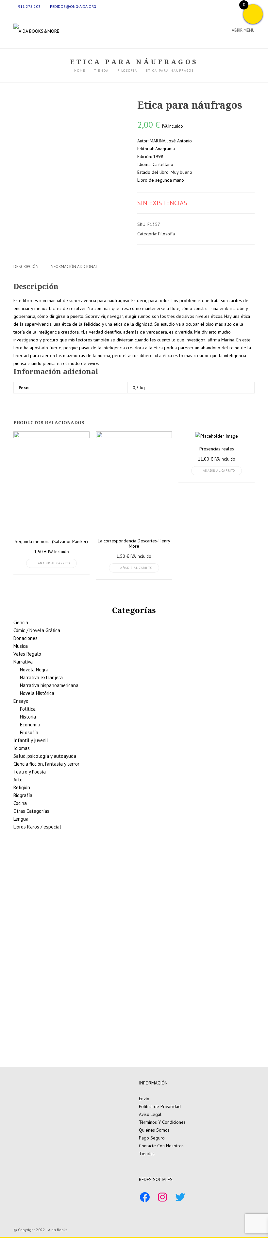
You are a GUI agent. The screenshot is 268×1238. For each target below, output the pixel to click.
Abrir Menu (243, 30)
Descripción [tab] (26, 266)
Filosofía (166, 234)
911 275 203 (29, 6)
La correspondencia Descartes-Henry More (134, 543)
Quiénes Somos (154, 1130)
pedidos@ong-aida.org (73, 6)
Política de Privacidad (160, 1106)
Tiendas (147, 1153)
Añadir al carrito (54, 563)
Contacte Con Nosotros (161, 1146)
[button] (18, 934)
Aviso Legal (150, 1114)
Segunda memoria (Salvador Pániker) (51, 541)
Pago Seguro (152, 1138)
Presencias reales (216, 449)
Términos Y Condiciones (162, 1122)
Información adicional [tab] (74, 266)
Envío (144, 1098)
